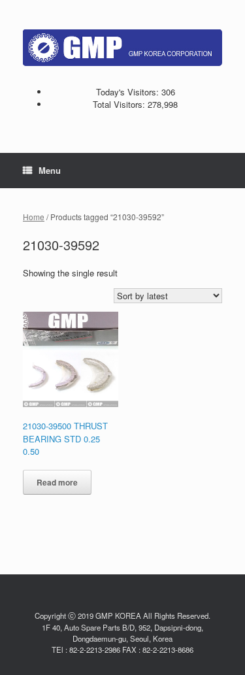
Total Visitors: (120, 104)
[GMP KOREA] (122, 47)
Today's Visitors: (128, 92)
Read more (57, 482)
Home (33, 216)
